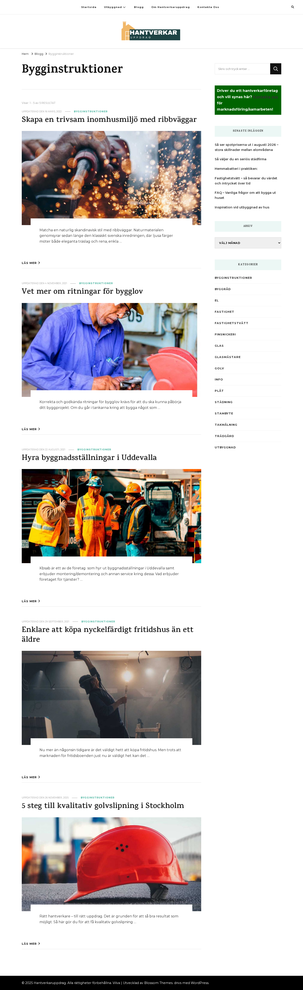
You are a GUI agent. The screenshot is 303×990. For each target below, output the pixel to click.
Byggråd (223, 289)
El (217, 300)
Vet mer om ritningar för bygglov (82, 292)
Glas (219, 345)
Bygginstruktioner (91, 111)
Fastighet (224, 311)
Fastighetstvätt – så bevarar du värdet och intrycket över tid (246, 180)
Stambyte (224, 413)
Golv (219, 368)
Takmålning (226, 424)
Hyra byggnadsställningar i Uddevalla (89, 458)
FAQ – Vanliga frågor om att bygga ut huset (245, 195)
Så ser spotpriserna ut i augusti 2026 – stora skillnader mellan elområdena (246, 147)
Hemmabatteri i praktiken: (236, 169)
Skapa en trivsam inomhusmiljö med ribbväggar (109, 120)
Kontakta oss (265, 97)
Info (219, 379)
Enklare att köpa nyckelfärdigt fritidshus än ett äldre (107, 635)
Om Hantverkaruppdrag (170, 7)
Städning (224, 402)
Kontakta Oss (208, 7)
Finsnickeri (225, 334)
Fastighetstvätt (231, 323)
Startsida (88, 7)
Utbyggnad (113, 7)
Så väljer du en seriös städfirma (240, 159)
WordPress (200, 983)
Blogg (139, 7)
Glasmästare (228, 357)
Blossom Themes (158, 983)
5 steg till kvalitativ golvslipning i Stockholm (103, 806)
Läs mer (29, 263)
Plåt (219, 390)
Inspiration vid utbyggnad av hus (242, 207)
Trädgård (224, 436)
